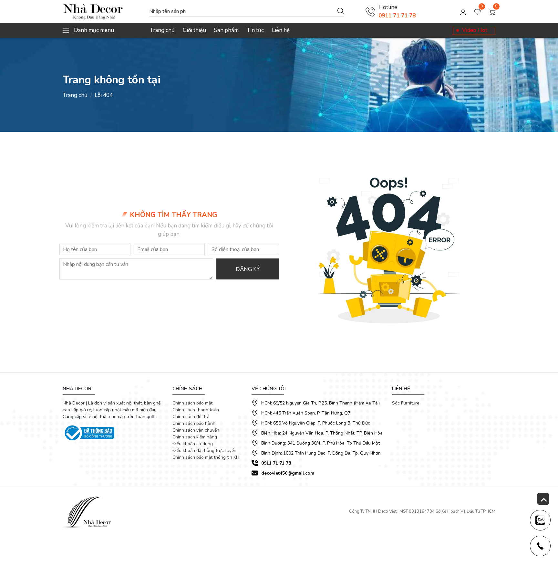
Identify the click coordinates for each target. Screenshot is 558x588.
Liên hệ (281, 30)
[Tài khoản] (463, 11)
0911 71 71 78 (397, 15)
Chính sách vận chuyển (195, 430)
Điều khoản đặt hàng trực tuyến (204, 450)
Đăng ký (248, 269)
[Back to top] (543, 498)
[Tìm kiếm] (340, 10)
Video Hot (474, 30)
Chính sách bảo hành (193, 423)
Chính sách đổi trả (190, 417)
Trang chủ (162, 30)
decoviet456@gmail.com (287, 473)
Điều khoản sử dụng (192, 444)
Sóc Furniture (405, 403)
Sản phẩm (226, 30)
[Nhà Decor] (103, 12)
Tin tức (255, 30)
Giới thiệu (194, 30)
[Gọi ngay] (370, 11)
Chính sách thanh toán (195, 410)
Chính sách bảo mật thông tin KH (205, 457)
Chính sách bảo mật (192, 403)
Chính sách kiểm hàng (194, 437)
